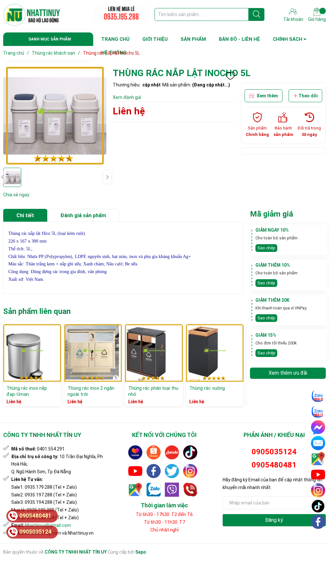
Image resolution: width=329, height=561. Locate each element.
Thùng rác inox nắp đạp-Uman (26, 391)
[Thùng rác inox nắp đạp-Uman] (32, 353)
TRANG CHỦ (115, 39)
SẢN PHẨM (193, 39)
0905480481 (274, 464)
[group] (54, 116)
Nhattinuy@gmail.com (48, 525)
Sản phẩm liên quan (37, 311)
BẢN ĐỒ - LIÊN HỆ (239, 39)
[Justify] (256, 14)
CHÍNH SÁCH (287, 39)
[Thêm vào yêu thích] (230, 75)
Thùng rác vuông (207, 388)
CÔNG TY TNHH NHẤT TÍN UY (76, 552)
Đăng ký (274, 520)
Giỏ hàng (317, 19)
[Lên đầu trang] (318, 537)
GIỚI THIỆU (155, 39)
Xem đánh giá (127, 97)
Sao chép (266, 247)
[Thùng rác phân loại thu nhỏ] (154, 353)
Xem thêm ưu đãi (288, 373)
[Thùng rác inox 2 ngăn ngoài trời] (93, 353)
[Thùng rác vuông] (215, 353)
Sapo (140, 552)
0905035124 (274, 451)
